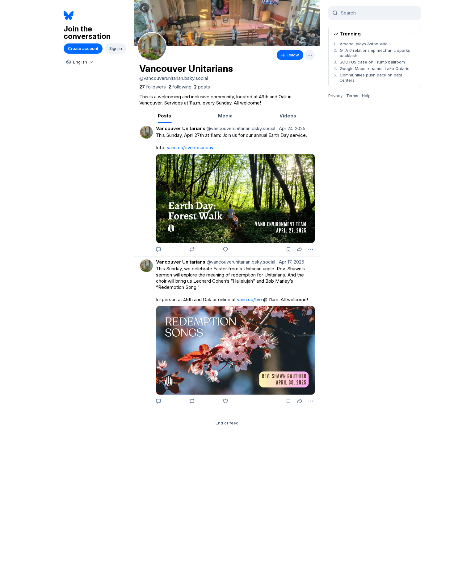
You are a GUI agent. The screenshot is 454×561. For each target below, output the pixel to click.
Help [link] (366, 95)
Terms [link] (352, 95)
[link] (152, 87)
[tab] (164, 116)
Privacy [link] (335, 95)
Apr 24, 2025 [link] (290, 128)
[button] (144, 8)
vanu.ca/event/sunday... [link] (192, 147)
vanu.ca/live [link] (249, 299)
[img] (227, 23)
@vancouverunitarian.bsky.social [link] (240, 128)
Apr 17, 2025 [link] (290, 261)
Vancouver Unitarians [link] (180, 128)
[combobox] (79, 62)
